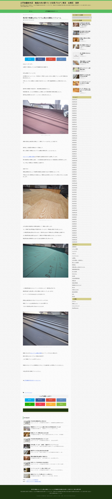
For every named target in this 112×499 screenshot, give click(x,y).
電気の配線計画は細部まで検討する (39, 456)
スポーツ (74, 253)
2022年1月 (74, 124)
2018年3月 (74, 176)
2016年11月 (74, 212)
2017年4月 (74, 201)
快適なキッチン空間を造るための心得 (39, 432)
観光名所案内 (75, 291)
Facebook (40, 399)
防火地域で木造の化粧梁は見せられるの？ (85, 32)
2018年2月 (74, 178)
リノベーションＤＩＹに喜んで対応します (40, 468)
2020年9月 (74, 140)
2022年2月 (74, 122)
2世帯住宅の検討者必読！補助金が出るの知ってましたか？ (85, 24)
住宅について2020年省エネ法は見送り (40, 462)
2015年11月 (74, 239)
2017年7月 (74, 194)
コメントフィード (75, 305)
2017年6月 (74, 196)
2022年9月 (74, 106)
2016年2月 (74, 232)
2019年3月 (74, 151)
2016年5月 (74, 226)
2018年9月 (74, 162)
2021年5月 (74, 131)
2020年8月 (74, 142)
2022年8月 (74, 108)
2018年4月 (74, 174)
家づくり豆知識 (75, 262)
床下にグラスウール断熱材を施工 (34, 481)
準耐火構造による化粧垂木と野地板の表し (85, 62)
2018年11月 (74, 158)
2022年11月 (74, 101)
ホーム (30, 11)
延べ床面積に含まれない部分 (85, 54)
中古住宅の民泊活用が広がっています (39, 438)
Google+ (51, 399)
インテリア (74, 251)
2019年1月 (74, 156)
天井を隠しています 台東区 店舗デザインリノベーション (45, 444)
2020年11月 (74, 137)
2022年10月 (74, 104)
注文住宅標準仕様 (75, 278)
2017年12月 (74, 183)
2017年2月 (74, 205)
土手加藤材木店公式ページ (51, 11)
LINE (30, 404)
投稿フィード (75, 303)
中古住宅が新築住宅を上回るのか (38, 421)
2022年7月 (74, 110)
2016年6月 (74, 223)
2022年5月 (74, 115)
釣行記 (73, 296)
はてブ (61, 399)
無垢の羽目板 (75, 282)
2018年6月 (74, 169)
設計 (73, 294)
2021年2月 (74, 133)
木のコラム (74, 273)
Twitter (30, 399)
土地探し (74, 258)
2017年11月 (74, 185)
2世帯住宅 (74, 246)
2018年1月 (74, 180)
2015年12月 (74, 237)
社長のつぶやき (75, 289)
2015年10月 (74, 241)
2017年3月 (74, 203)
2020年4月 (74, 146)
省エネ (73, 287)
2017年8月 (74, 192)
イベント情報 (75, 249)
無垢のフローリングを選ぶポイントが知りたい (41, 474)
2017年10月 (74, 187)
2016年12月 (74, 210)
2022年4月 (74, 117)
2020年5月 (74, 144)
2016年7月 (74, 221)
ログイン (74, 301)
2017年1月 (74, 207)
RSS (51, 404)
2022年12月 (74, 99)
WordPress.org (75, 308)
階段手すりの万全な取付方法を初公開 (39, 450)
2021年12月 (74, 126)
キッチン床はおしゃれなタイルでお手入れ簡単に (85, 90)
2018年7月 (74, 167)
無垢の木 (74, 280)
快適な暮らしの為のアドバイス (78, 267)
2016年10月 (74, 214)
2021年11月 (74, 128)
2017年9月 (74, 189)
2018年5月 (74, 171)
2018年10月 (74, 160)
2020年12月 (74, 135)
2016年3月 (74, 230)
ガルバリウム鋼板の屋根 (28, 156)
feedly (61, 404)
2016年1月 (74, 235)
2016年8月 (74, 219)
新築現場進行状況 (75, 269)
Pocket (40, 404)
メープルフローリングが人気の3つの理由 (85, 82)
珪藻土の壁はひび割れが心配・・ (85, 39)
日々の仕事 (74, 271)
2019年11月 (74, 149)
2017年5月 (74, 198)
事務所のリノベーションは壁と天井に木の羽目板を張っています (46, 427)
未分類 (73, 276)
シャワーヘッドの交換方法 (32, 479)
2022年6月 (74, 113)
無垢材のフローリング (76, 285)
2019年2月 (74, 153)
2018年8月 (74, 165)
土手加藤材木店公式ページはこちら (32, 380)
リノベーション (28, 392)
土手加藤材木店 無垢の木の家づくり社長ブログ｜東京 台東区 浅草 (49, 3)
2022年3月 (74, 119)
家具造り (74, 264)
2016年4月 (74, 228)
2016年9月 (74, 217)
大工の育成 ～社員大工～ (77, 260)
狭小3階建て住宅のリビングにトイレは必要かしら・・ (85, 46)
